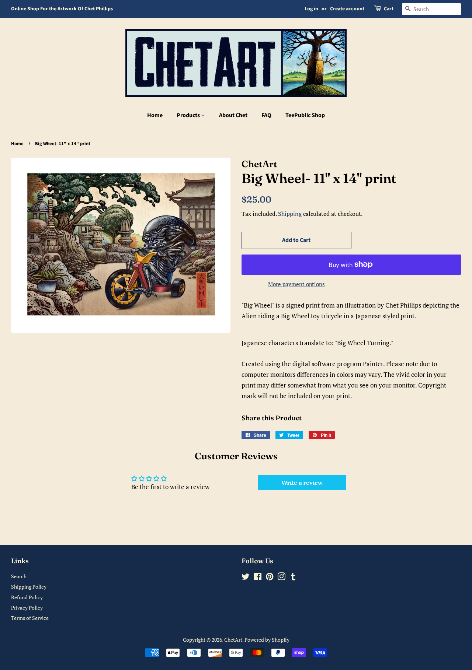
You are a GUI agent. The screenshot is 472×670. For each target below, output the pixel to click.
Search (19, 576)
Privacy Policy (27, 607)
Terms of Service (30, 617)
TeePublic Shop (305, 115)
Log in (311, 9)
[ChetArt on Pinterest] (270, 577)
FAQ (266, 115)
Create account (347, 9)
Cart (388, 9)
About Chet (233, 115)
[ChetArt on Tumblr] (293, 577)
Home (155, 115)
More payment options (296, 284)
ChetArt (233, 639)
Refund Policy (27, 597)
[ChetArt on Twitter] (246, 577)
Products (189, 115)
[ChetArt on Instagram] (281, 577)
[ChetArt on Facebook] (257, 577)
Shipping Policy (28, 586)
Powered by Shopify (266, 639)
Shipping (290, 214)
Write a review (302, 482)
